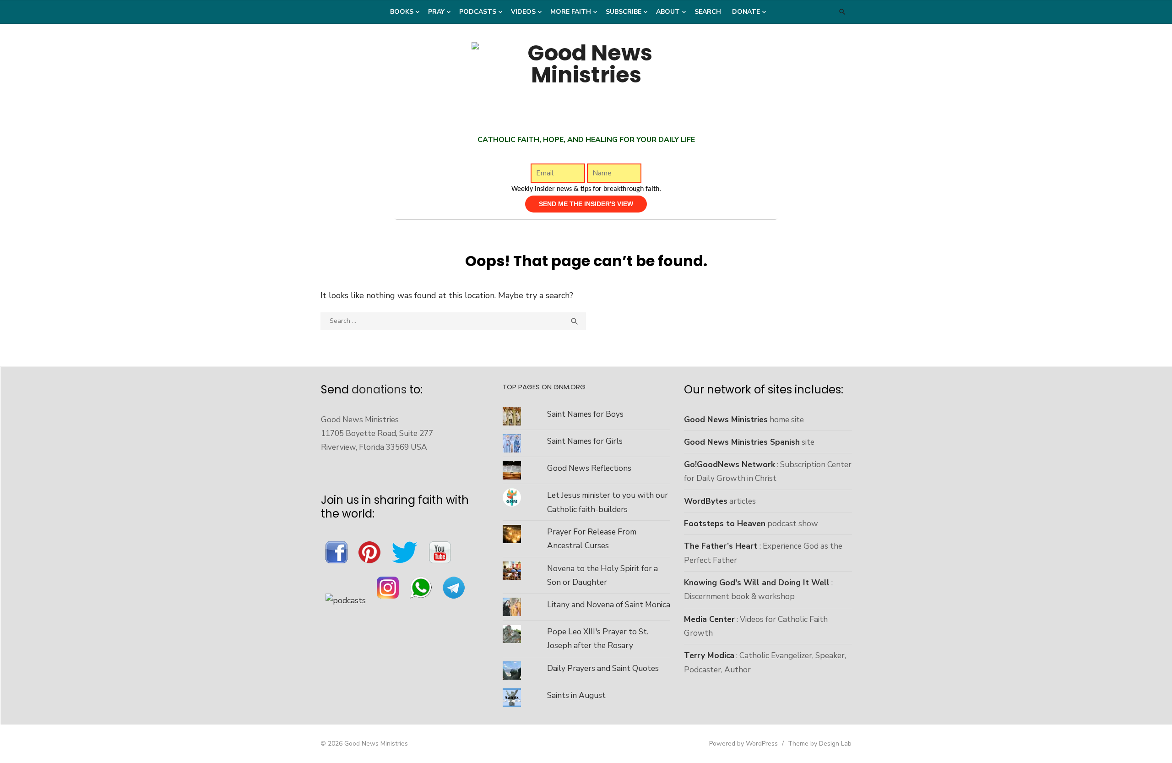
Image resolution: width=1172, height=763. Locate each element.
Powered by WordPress (743, 743)
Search (708, 11)
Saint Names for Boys (585, 414)
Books (401, 11)
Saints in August (576, 695)
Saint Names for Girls (585, 441)
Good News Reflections (589, 468)
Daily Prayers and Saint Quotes (603, 668)
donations (379, 389)
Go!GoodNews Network (729, 464)
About (668, 11)
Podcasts (477, 11)
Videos (523, 11)
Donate (746, 11)
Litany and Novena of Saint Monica (608, 604)
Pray (436, 11)
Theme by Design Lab (820, 743)
